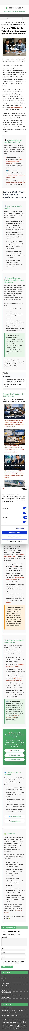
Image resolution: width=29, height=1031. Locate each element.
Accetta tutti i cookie (14, 532)
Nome (2, 948)
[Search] (4, 373)
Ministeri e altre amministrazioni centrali (15, 24)
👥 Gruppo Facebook (15, 816)
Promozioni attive (5, 983)
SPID (14, 566)
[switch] (25, 513)
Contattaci (3, 978)
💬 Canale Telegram (14, 821)
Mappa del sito (4, 990)
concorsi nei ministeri (15, 107)
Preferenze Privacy (5, 1000)
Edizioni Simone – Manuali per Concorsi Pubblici (12, 1010)
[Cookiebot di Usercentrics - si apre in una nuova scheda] (20, 489)
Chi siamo (3, 976)
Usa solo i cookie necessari (14, 541)
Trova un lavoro (4, 985)
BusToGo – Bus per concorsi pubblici (9, 1015)
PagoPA (8, 602)
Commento (4, 937)
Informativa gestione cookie (7, 992)
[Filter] (6, 373)
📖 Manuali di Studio (14, 759)
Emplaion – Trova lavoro (6, 1008)
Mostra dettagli (20, 528)
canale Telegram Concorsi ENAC (15, 182)
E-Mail (3, 952)
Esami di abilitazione (5, 988)
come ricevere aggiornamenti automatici (14, 161)
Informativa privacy (5, 997)
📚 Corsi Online (14, 750)
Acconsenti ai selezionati (14, 537)
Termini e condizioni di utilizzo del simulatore (11, 995)
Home (8, 22)
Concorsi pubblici (15, 22)
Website (3, 957)
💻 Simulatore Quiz (14, 755)
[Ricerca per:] (15, 18)
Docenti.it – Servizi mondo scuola (8, 1013)
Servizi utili (3, 981)
